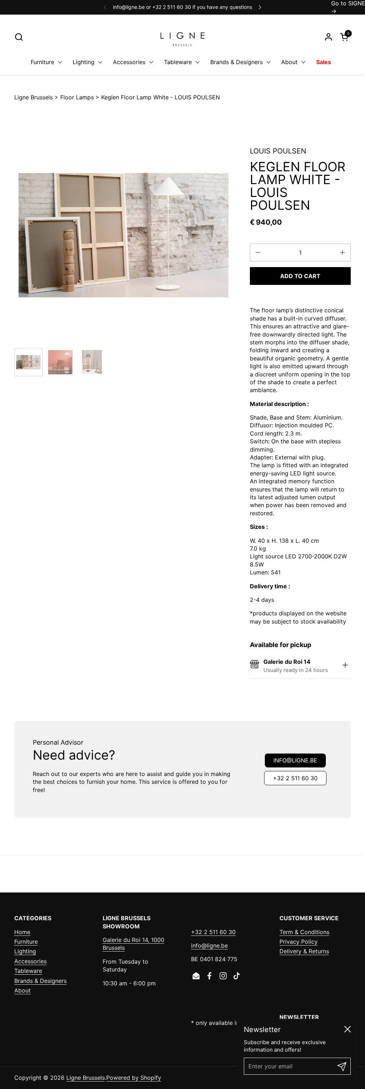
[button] (18, 36)
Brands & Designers (40, 980)
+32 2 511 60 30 (295, 778)
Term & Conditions (304, 932)
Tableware (28, 970)
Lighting (25, 951)
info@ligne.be (295, 760)
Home (22, 932)
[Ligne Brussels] (182, 36)
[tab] (345, 666)
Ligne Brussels (33, 97)
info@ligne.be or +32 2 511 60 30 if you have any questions (182, 7)
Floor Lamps (77, 97)
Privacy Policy (298, 941)
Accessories (30, 961)
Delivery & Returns (304, 951)
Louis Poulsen (278, 151)
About (22, 990)
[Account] (328, 36)
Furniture (26, 941)
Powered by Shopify (133, 1077)
